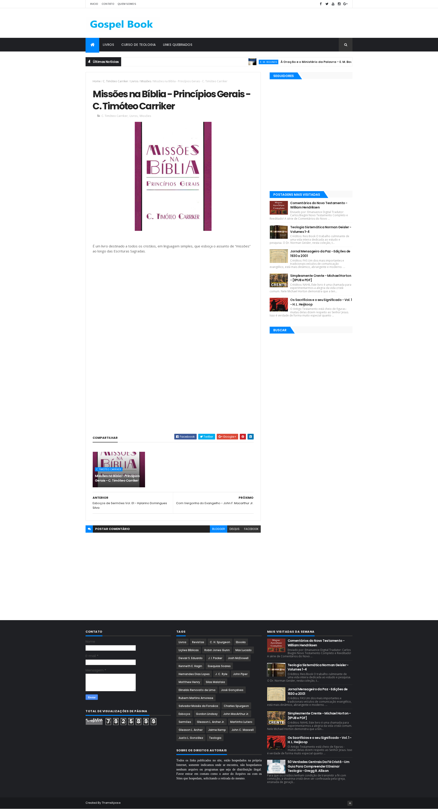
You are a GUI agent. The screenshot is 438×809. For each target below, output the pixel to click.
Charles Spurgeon (236, 706)
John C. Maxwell (243, 730)
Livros (108, 44)
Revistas (198, 642)
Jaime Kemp (217, 730)
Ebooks (241, 642)
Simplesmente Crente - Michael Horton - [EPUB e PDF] (320, 278)
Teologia (215, 738)
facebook (251, 529)
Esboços (184, 714)
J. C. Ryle (221, 674)
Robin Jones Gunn (217, 650)
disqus (234, 529)
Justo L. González (191, 738)
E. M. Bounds (253, 62)
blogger (218, 529)
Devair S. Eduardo (191, 658)
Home (97, 81)
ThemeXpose (111, 803)
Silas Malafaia (215, 682)
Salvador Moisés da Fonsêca (198, 706)
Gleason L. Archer (191, 730)
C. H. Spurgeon (220, 642)
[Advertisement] (269, 23)
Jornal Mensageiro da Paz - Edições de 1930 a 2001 (320, 253)
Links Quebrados (178, 44)
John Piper (240, 674)
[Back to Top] (349, 803)
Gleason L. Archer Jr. (210, 722)
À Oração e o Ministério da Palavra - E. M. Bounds (304, 62)
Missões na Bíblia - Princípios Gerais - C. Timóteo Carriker (117, 478)
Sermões (185, 722)
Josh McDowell (238, 658)
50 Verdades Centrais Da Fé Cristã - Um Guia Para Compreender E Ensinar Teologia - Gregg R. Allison (318, 766)
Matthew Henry (189, 682)
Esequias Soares (219, 666)
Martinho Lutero (241, 722)
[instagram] (339, 4)
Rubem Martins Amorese (196, 698)
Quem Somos (127, 4)
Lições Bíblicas (189, 650)
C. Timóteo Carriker (115, 81)
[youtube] (333, 4)
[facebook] (320, 4)
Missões (146, 81)
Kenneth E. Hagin (190, 666)
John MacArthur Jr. (236, 714)
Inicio (94, 4)
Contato (108, 4)
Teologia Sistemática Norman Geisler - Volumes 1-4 (320, 229)
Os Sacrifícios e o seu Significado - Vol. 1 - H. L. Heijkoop (321, 302)
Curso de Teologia (138, 44)
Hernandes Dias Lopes (194, 674)
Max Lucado (243, 650)
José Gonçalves (232, 690)
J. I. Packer (215, 658)
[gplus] (345, 4)
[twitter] (326, 4)
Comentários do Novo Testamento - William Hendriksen (318, 205)
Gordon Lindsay (207, 714)
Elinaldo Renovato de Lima (197, 690)
